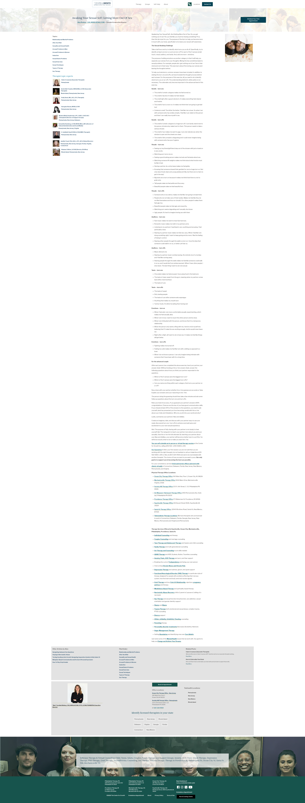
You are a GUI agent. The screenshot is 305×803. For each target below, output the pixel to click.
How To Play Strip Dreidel (60, 662)
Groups (147, 4)
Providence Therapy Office (163, 499)
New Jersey (151, 719)
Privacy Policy (159, 795)
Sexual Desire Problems (60, 58)
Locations (197, 4)
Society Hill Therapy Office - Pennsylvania (164, 700)
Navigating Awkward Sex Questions (63, 652)
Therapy (138, 4)
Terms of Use (171, 795)
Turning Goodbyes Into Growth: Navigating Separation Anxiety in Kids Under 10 (76, 657)
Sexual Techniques (58, 65)
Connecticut (138, 730)
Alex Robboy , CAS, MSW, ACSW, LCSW (91, 22)
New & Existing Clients (186, 796)
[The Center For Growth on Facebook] (178, 787)
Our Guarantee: (157, 450)
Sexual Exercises (58, 62)
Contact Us (207, 4)
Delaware (137, 724)
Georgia (156, 724)
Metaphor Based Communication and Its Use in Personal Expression (73, 659)
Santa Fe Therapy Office (162, 509)
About (166, 4)
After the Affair (57, 43)
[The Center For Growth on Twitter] (186, 787)
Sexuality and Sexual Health (61, 46)
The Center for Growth (118, 795)
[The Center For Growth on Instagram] (182, 787)
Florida (164, 724)
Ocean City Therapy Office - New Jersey (164, 693)
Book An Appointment (164, 684)
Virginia (146, 724)
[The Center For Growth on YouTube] (190, 787)
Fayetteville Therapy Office (163, 503)
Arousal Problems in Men (60, 49)
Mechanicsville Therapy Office (164, 480)
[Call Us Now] (190, 4)
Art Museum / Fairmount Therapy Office (168, 493)
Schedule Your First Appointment (253, 20)
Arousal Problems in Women (61, 52)
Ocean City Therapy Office (163, 476)
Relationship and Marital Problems (63, 39)
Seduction (56, 55)
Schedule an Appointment (136, 795)
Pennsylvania (138, 719)
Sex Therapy (56, 71)
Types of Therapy (58, 68)
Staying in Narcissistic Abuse (61, 654)
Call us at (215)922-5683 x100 (185, 783)
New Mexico (151, 730)
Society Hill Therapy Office (163, 486)
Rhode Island (163, 719)
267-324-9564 (159, 708)
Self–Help (157, 4)
